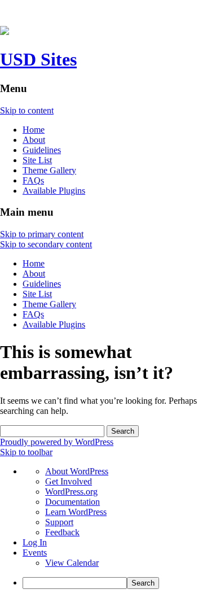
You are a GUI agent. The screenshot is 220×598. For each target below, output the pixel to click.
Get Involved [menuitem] (68, 481)
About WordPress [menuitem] (76, 471)
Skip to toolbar (26, 452)
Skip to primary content (41, 234)
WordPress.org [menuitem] (71, 491)
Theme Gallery (49, 170)
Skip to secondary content (46, 244)
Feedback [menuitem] (62, 532)
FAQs (33, 180)
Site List (37, 160)
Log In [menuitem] (35, 542)
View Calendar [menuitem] (72, 563)
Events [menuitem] (35, 552)
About (34, 140)
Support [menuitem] (59, 522)
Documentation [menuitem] (72, 502)
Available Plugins (54, 190)
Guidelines (42, 150)
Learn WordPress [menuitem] (76, 512)
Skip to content (27, 110)
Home (34, 129)
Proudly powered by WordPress (56, 442)
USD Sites (38, 59)
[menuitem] (121, 583)
